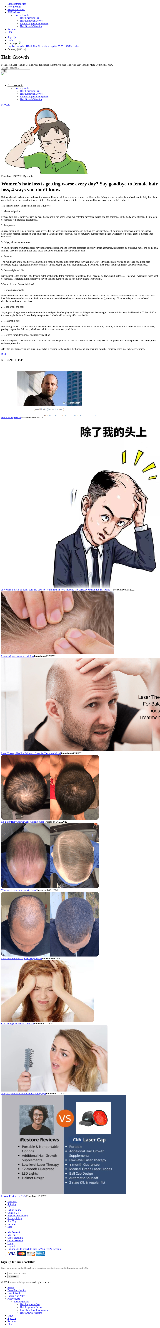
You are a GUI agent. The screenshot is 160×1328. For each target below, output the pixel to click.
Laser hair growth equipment (34, 23)
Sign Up (12, 37)
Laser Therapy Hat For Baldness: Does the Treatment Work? (31, 753)
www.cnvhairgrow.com (21, 1282)
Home (11, 1287)
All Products (14, 12)
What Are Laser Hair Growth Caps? (19, 890)
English (11, 46)
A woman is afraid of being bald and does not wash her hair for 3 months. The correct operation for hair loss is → (57, 589)
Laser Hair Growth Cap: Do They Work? (21, 958)
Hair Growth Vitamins (31, 26)
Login (10, 40)
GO (4, 71)
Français (20, 46)
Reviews (12, 29)
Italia (76, 46)
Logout (11, 1246)
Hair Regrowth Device (31, 20)
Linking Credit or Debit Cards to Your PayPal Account (34, 1249)
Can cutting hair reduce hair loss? (17, 1023)
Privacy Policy (15, 1218)
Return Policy (14, 1210)
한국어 (36, 46)
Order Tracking (15, 1237)
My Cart (5, 104)
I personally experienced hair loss (17, 656)
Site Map (12, 1221)
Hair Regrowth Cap (30, 18)
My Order (12, 1235)
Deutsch (45, 46)
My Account (14, 1232)
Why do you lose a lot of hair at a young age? (23, 1093)
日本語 (28, 46)
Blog (10, 32)
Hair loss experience (11, 417)
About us (12, 1201)
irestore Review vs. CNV (13, 1196)
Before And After (16, 9)
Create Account (15, 1240)
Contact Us (13, 1212)
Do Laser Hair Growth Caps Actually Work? (23, 821)
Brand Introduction (17, 3)
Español (54, 46)
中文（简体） (65, 46)
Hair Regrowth (21, 15)
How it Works (14, 6)
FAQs (10, 1207)
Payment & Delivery (18, 1215)
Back (3, 354)
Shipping (12, 1204)
